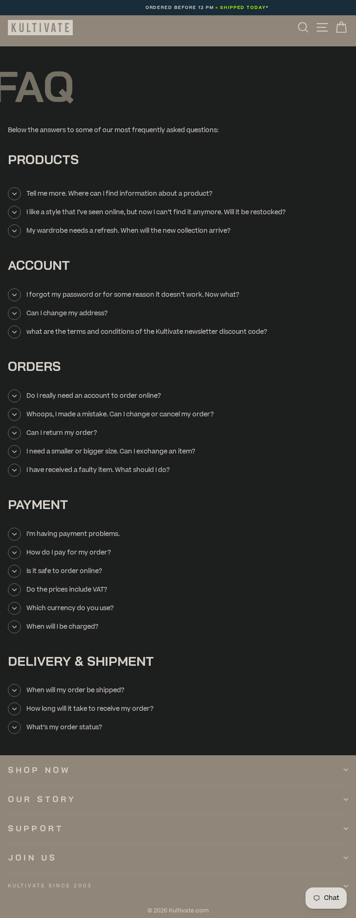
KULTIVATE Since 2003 (50, 885)
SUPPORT (36, 828)
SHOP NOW (39, 770)
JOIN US (32, 857)
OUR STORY (42, 799)
